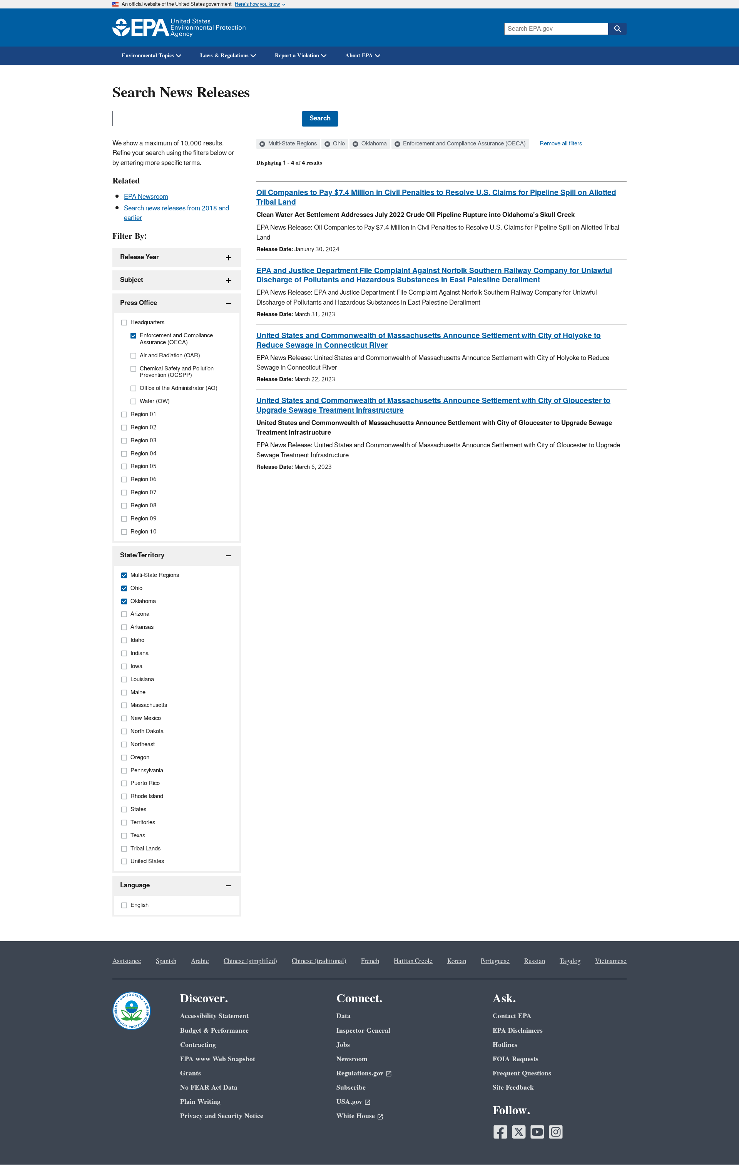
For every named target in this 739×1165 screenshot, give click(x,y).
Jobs (343, 1045)
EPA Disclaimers (518, 1031)
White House (355, 1116)
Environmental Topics (148, 56)
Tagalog (570, 961)
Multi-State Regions (292, 144)
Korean (456, 961)
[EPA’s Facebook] (500, 1132)
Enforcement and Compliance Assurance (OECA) (463, 144)
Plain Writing (200, 1102)
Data (343, 1016)
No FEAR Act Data (208, 1087)
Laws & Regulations (224, 56)
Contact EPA (512, 1016)
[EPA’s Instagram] (555, 1132)
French (370, 961)
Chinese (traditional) (319, 961)
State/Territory (142, 555)
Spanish (166, 961)
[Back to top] (717, 1143)
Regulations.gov (359, 1073)
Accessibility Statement (214, 1016)
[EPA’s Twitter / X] (519, 1132)
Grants (190, 1073)
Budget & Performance (214, 1031)
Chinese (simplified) (250, 961)
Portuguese (495, 961)
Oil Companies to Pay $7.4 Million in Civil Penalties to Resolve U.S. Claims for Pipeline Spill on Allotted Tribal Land (436, 197)
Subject (131, 280)
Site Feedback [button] (513, 1087)
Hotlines (505, 1045)
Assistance (126, 961)
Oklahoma (373, 144)
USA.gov (349, 1102)
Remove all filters (561, 144)
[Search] (617, 29)
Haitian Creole (413, 961)
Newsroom (352, 1059)
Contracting (198, 1045)
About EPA (359, 56)
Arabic (200, 961)
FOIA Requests (515, 1059)
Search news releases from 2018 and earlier (176, 213)
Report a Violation (297, 56)
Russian (534, 961)
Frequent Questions (522, 1073)
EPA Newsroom (146, 197)
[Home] (179, 27)
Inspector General (363, 1031)
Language (135, 885)
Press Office (138, 303)
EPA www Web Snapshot (217, 1059)
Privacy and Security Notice (221, 1116)
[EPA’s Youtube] (537, 1132)
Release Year (139, 257)
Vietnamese (611, 961)
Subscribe (351, 1087)
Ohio (338, 144)
